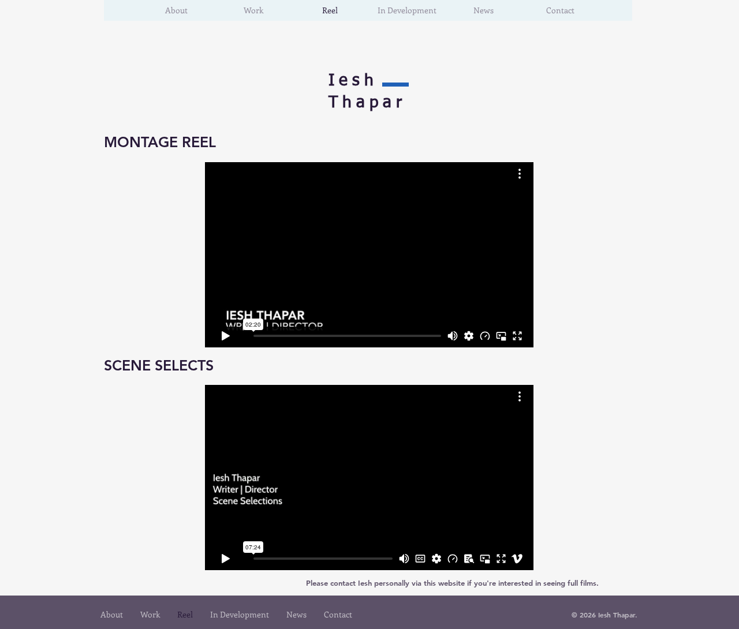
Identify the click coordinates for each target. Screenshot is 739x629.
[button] (253, 10)
